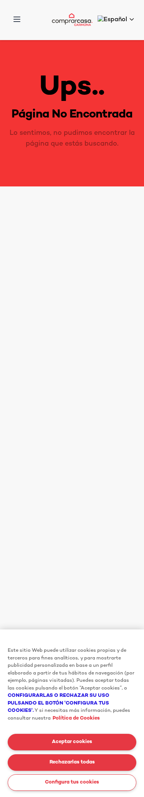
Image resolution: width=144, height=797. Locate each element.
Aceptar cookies (72, 742)
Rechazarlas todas (72, 762)
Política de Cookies (76, 718)
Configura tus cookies (72, 782)
